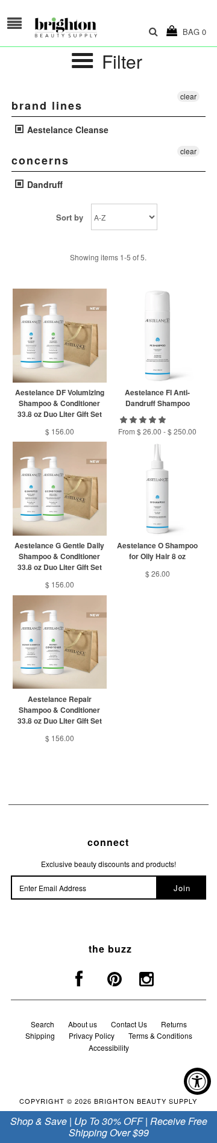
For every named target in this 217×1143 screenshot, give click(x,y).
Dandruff (44, 184)
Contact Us (129, 1024)
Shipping (40, 1035)
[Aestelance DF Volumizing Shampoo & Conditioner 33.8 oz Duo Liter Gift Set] (59, 335)
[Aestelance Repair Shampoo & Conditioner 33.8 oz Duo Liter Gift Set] (59, 642)
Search (42, 1024)
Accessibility (109, 1047)
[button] (144, 419)
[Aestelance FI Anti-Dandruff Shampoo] (157, 335)
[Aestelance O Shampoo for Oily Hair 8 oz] (157, 488)
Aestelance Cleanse (66, 130)
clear (188, 96)
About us (82, 1024)
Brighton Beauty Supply (145, 1101)
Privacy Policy (92, 1035)
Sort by (69, 217)
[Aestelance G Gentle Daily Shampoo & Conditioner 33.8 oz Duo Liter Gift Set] (59, 488)
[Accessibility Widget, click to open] (197, 1081)
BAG (192, 31)
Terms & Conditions (160, 1035)
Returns (174, 1024)
